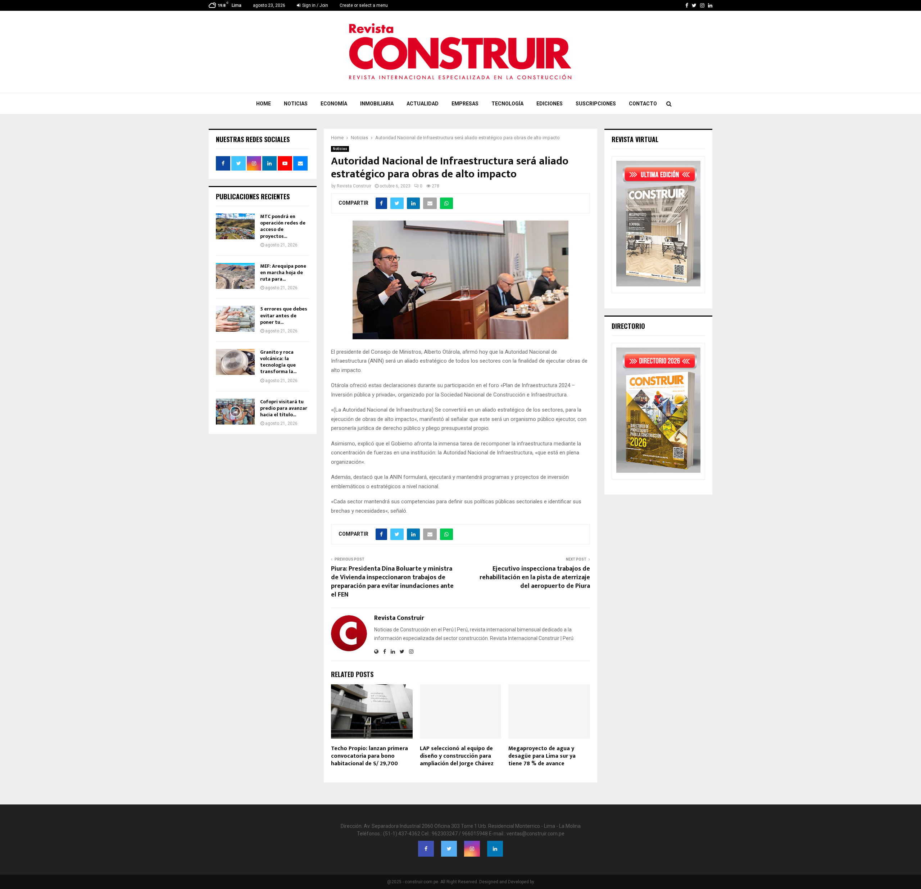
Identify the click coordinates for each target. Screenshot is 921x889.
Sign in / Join (314, 5)
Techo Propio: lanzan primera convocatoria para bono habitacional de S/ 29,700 (369, 756)
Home (263, 103)
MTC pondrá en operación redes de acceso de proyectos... (282, 226)
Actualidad (423, 103)
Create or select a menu (364, 5)
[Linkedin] (495, 849)
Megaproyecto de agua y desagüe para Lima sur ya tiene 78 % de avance (542, 756)
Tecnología (507, 103)
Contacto (643, 103)
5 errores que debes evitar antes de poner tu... (283, 315)
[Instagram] (472, 849)
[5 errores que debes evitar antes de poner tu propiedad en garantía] (235, 319)
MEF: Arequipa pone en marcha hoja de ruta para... (283, 272)
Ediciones (549, 103)
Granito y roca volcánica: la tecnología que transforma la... (278, 362)
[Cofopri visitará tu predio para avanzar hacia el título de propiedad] (235, 412)
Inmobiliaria (377, 103)
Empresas (465, 103)
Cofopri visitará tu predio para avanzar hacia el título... (283, 408)
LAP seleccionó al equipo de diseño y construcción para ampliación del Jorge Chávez (457, 756)
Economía (334, 103)
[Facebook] (426, 849)
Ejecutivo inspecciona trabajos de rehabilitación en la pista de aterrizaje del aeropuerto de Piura (535, 577)
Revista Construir (354, 186)
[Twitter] (449, 849)
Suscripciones (596, 103)
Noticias (296, 103)
